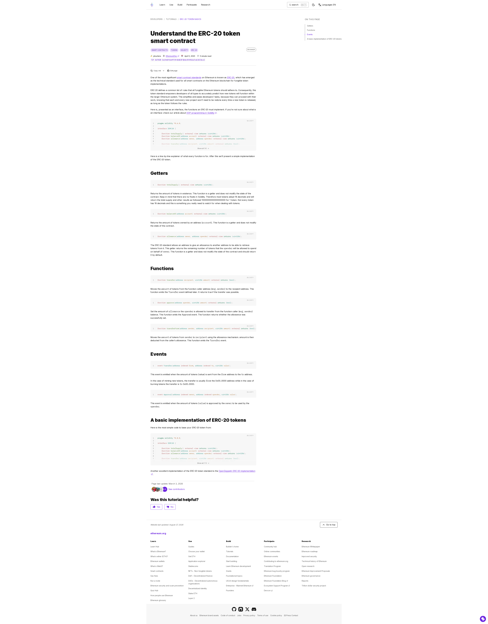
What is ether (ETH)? (159, 556)
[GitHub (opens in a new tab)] (234, 609)
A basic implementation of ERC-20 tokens (324, 39)
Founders (230, 590)
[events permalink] (149, 354)
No (172, 507)
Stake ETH (192, 593)
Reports (305, 581)
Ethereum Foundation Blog (276, 581)
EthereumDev (172, 56)
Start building (231, 561)
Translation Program (272, 566)
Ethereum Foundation (273, 576)
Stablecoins (193, 566)
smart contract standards (189, 77)
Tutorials (171, 19)
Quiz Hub (154, 590)
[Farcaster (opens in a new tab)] (240, 609)
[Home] (151, 5)
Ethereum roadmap (310, 551)
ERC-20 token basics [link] (190, 19)
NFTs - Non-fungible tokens (200, 571)
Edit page (172, 71)
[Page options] (163, 71)
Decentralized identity (197, 588)
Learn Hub (154, 547)
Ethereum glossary (158, 600)
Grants (228, 571)
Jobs (239, 615)
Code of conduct (228, 615)
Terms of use (262, 615)
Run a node (155, 581)
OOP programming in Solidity (201, 113)
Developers (156, 19)
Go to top (330, 524)
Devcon (268, 590)
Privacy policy (249, 615)
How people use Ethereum (161, 595)
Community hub (270, 547)
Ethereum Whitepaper (311, 547)
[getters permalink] (149, 173)
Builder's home (232, 547)
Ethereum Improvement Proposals (316, 571)
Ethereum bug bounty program (277, 571)
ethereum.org (158, 533)
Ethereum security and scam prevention (167, 586)
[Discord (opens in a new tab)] (254, 609)
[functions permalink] (149, 268)
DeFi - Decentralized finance (200, 576)
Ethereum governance (311, 576)
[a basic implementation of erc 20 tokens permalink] (149, 420)
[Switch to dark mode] (313, 5)
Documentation (232, 556)
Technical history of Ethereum (314, 561)
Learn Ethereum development (238, 566)
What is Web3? (156, 566)
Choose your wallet (196, 551)
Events (310, 34)
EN (329, 4)
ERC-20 (230, 77)
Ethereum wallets (157, 561)
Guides (191, 547)
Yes (158, 507)
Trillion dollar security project (314, 586)
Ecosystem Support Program (277, 586)
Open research (308, 566)
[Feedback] (483, 619)
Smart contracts (156, 571)
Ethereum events (271, 556)
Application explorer (196, 561)
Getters (310, 26)
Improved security (309, 556)
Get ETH (191, 556)
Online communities (272, 551)
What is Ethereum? (158, 551)
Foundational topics (234, 576)
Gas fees (154, 576)
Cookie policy (276, 615)
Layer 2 (191, 598)
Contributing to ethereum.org (276, 561)
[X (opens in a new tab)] (247, 609)
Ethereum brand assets (209, 615)
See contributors (176, 489)
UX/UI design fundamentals (237, 581)
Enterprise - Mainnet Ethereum (239, 586)
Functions (311, 30)
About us (193, 615)
